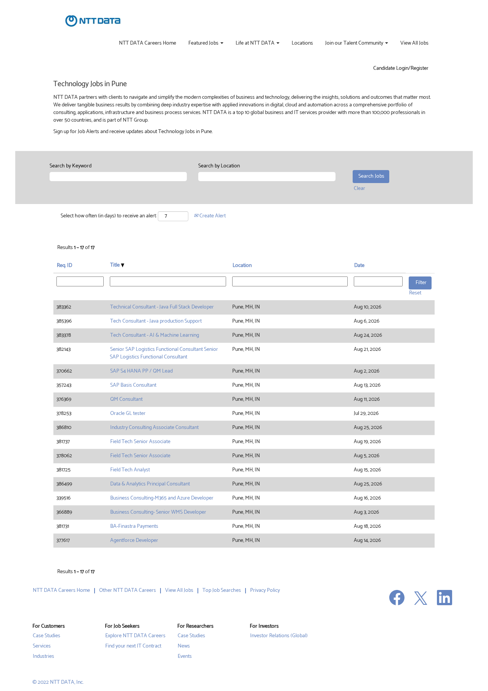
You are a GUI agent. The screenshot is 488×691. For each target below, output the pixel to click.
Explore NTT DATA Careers (135, 636)
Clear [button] (359, 188)
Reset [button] (415, 293)
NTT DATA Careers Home (147, 43)
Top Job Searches (221, 590)
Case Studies (46, 636)
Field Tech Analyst (130, 470)
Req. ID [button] (64, 265)
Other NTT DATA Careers (127, 590)
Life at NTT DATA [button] (256, 43)
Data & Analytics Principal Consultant (150, 484)
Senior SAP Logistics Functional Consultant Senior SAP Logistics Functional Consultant (164, 353)
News (184, 646)
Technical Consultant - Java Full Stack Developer (162, 307)
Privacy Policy (265, 590)
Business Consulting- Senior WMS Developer (158, 512)
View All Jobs (414, 43)
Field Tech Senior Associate (140, 441)
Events (185, 657)
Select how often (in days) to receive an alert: (109, 216)
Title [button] (115, 265)
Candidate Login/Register (401, 69)
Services (42, 646)
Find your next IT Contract (133, 646)
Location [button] (242, 265)
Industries (43, 657)
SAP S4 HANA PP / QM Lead (141, 371)
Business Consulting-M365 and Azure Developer (162, 498)
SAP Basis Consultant (133, 385)
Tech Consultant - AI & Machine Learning (154, 335)
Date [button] (359, 265)
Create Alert (212, 216)
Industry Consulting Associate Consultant (154, 427)
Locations (302, 43)
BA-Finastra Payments (134, 526)
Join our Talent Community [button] (354, 43)
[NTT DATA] (93, 21)
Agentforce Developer (134, 540)
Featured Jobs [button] (204, 43)
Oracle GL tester (128, 413)
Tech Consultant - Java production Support (156, 321)
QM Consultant (126, 399)
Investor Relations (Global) (279, 636)
